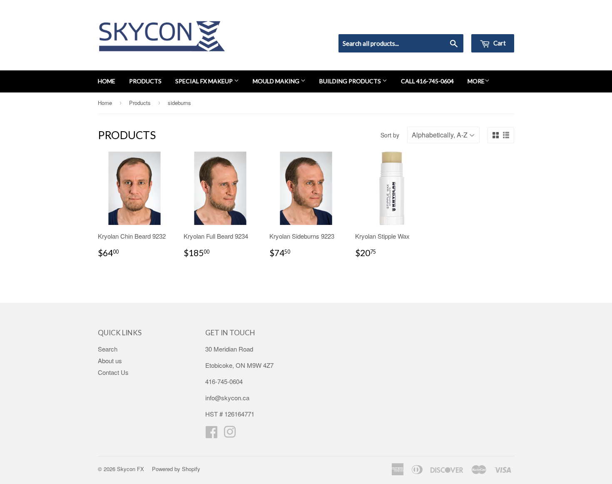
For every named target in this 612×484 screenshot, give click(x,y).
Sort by (390, 135)
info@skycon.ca (227, 397)
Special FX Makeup (204, 81)
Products (145, 81)
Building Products (350, 81)
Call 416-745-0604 (427, 81)
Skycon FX (130, 469)
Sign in (445, 23)
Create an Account (490, 23)
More (476, 81)
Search (107, 348)
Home (106, 81)
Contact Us (113, 372)
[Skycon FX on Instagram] (230, 434)
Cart (499, 43)
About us (110, 360)
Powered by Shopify (176, 469)
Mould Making (277, 81)
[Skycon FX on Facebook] (211, 434)
